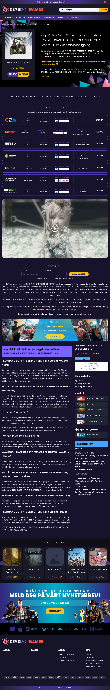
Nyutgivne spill (64, 657)
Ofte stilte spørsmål (66, 660)
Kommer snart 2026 (66, 654)
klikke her (62, 407)
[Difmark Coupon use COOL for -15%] (55, 330)
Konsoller (33, 18)
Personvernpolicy (93, 667)
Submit (55, 611)
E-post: (24, 271)
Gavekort (20, 18)
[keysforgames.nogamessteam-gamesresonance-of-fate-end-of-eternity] (105, 2)
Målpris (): (49, 271)
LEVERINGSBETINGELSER (94, 664)
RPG (87, 358)
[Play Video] (55, 228)
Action (79, 358)
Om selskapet (91, 657)
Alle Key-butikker (74, 18)
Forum (60, 18)
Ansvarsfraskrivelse (94, 660)
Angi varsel (78, 274)
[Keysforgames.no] (22, 9)
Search (104, 9)
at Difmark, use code (51, 2)
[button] (2, 563)
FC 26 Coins (48, 18)
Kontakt (89, 654)
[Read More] (73, 76)
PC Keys (8, 18)
